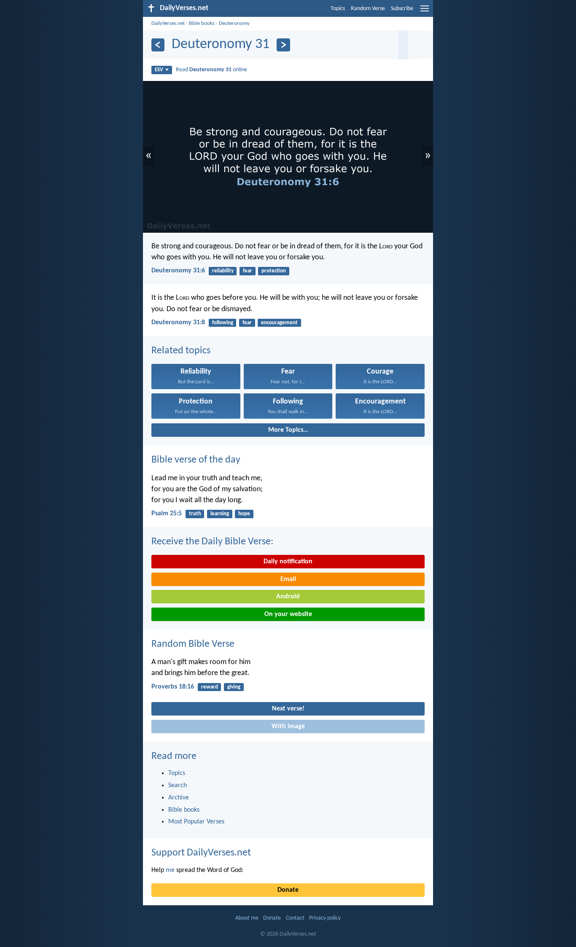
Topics (338, 8)
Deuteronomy (234, 23)
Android (288, 596)
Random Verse (368, 8)
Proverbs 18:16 (172, 686)
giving (233, 687)
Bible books (202, 23)
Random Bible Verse (192, 644)
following (222, 323)
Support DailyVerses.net (201, 853)
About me (246, 918)
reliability (223, 271)
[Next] (283, 44)
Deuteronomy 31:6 (178, 270)
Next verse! (288, 708)
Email (288, 579)
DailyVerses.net (168, 23)
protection (273, 271)
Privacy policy (325, 918)
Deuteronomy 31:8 (178, 322)
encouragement (279, 323)
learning (219, 514)
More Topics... (288, 430)
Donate (288, 890)
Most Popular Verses (196, 821)
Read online (211, 70)
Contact (295, 918)
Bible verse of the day (195, 460)
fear (247, 271)
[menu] (424, 12)
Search (177, 785)
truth (195, 514)
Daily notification (288, 561)
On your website (288, 614)
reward (209, 687)
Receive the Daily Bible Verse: (212, 542)
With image (288, 726)
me (170, 870)
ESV (159, 70)
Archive (178, 797)
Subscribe (402, 8)
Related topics (180, 351)
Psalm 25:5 (166, 513)
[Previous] (157, 44)
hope (244, 514)
